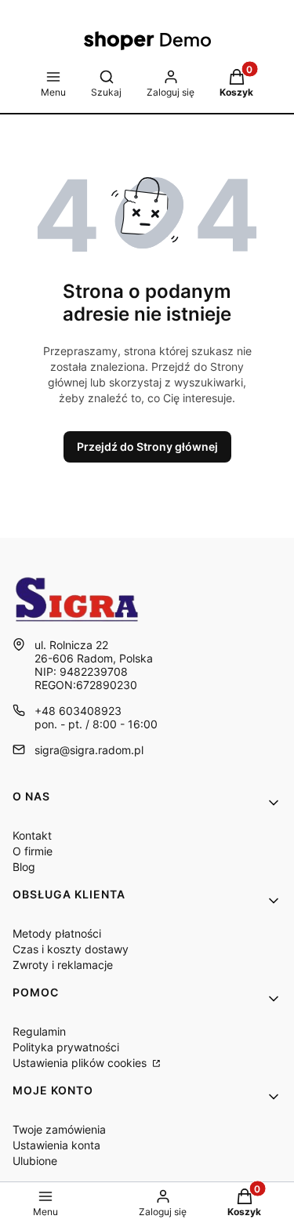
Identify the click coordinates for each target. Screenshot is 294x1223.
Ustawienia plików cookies (81, 1062)
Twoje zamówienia (59, 1129)
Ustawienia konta (56, 1145)
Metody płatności (57, 933)
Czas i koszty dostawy (71, 949)
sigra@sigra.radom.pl (88, 750)
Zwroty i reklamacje (63, 964)
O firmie (33, 851)
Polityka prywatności (66, 1047)
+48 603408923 (78, 710)
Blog (24, 866)
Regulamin (39, 1031)
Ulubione (35, 1160)
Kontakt (32, 835)
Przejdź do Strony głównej (147, 446)
